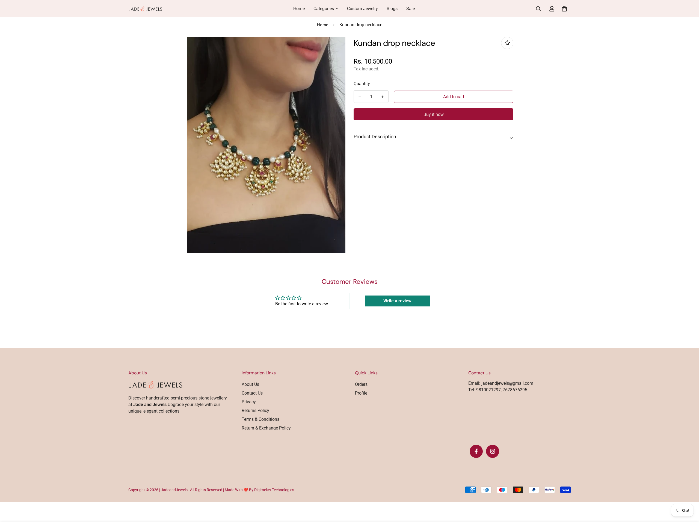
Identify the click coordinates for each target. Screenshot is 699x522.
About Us (250, 384)
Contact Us (252, 393)
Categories (323, 8)
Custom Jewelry (362, 8)
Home (299, 8)
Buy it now (433, 114)
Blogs (392, 8)
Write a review (397, 300)
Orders (361, 384)
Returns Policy (255, 410)
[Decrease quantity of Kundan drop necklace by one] (360, 97)
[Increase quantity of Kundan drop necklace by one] (382, 97)
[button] (563, 8)
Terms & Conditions (260, 419)
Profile (361, 393)
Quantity (362, 83)
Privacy (249, 401)
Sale (410, 8)
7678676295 (514, 389)
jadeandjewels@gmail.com (507, 383)
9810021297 (488, 389)
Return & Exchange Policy (266, 428)
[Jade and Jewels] (145, 9)
